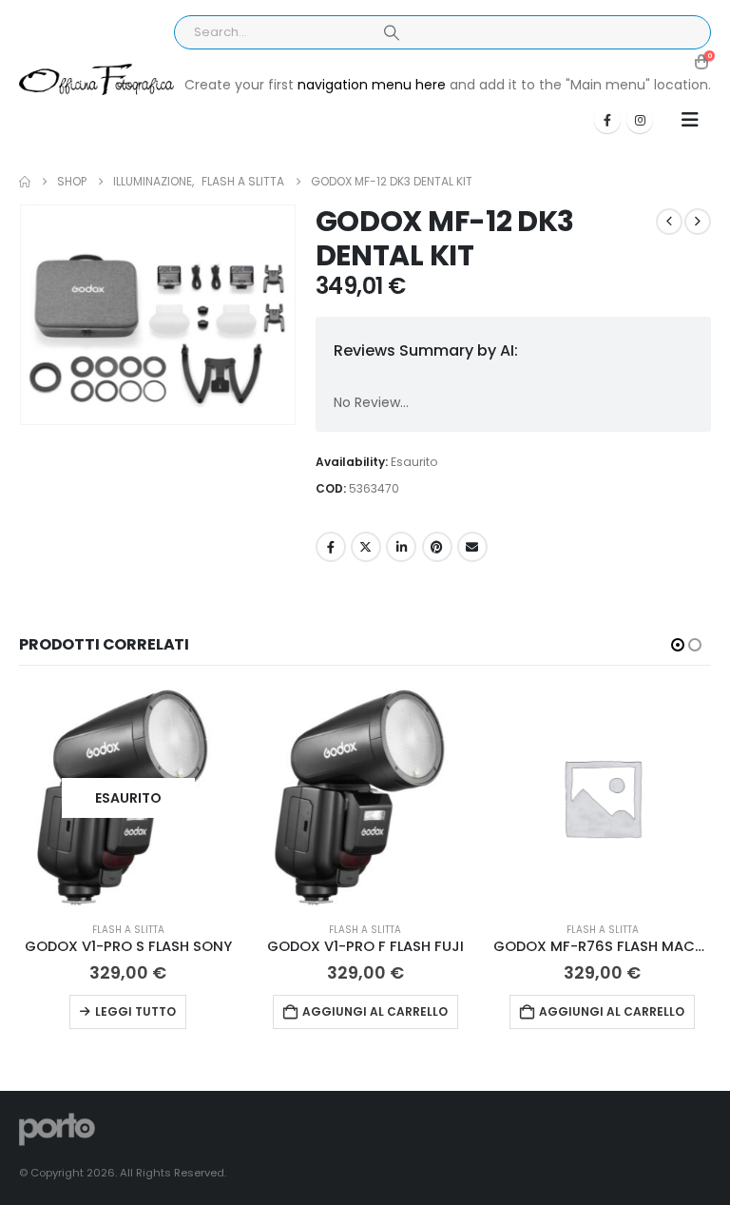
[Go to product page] (365, 797)
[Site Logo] (96, 80)
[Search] (391, 32)
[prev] (669, 221)
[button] (690, 120)
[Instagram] (639, 120)
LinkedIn (401, 547)
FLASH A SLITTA (128, 930)
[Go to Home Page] (24, 181)
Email (472, 547)
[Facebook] (607, 120)
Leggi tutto (135, 1011)
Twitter (366, 547)
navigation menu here (372, 84)
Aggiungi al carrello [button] (375, 1011)
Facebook (331, 547)
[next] (697, 221)
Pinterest (437, 547)
